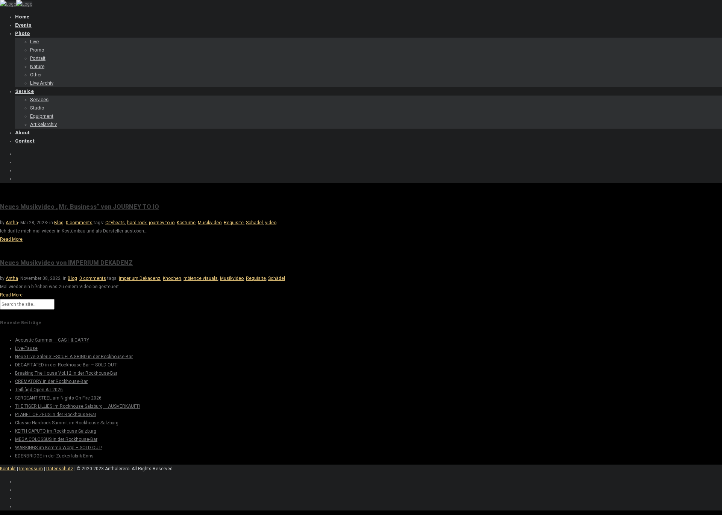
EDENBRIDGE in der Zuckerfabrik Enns (54, 456)
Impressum (31, 468)
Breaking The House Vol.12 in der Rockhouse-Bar (66, 373)
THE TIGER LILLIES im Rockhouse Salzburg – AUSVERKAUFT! (77, 406)
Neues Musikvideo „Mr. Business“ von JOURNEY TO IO (79, 206)
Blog (59, 222)
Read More (11, 239)
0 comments (79, 222)
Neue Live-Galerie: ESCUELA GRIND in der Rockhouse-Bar (74, 356)
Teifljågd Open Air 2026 (39, 389)
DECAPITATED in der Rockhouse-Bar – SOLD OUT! (66, 365)
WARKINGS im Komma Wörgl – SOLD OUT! (58, 447)
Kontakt (8, 468)
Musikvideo (209, 222)
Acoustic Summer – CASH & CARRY (52, 340)
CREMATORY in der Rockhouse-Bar (51, 381)
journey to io (161, 222)
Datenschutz (59, 468)
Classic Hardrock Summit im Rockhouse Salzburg (66, 422)
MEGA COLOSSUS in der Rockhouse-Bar (56, 439)
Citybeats (115, 222)
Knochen (172, 278)
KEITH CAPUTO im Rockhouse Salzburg (55, 431)
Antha (12, 222)
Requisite (234, 222)
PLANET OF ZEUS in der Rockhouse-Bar (55, 414)
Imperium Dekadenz (140, 278)
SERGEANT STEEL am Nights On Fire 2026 (58, 398)
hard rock (137, 222)
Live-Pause (26, 348)
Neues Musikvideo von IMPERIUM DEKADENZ (66, 262)
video (270, 222)
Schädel (254, 222)
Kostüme (186, 222)
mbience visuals (201, 278)
